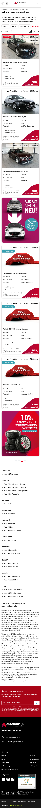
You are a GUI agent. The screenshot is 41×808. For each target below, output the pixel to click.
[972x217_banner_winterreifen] (20, 433)
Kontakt (3, 759)
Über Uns (4, 756)
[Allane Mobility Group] (16, 805)
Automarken (5, 762)
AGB (9, 801)
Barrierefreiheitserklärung (9, 769)
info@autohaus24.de (16, 742)
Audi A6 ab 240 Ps (11, 563)
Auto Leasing (5, 766)
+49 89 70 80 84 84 (14, 737)
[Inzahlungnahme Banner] (20, 220)
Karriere (32, 756)
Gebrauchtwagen (34, 759)
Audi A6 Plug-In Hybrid (12, 530)
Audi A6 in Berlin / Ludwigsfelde (16, 491)
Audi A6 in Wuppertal (11, 494)
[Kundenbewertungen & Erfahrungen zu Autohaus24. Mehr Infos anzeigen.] (27, 781)
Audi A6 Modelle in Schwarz (14, 596)
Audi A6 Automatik (10, 504)
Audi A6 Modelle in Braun (13, 590)
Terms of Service (18, 794)
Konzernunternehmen (23, 709)
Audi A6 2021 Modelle (12, 576)
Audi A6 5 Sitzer (10, 540)
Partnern (33, 709)
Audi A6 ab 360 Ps (11, 567)
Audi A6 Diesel (9, 527)
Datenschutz (22, 801)
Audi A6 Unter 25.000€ (12, 550)
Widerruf (14, 801)
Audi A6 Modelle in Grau (12, 593)
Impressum (31, 801)
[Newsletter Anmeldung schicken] (37, 703)
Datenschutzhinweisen (19, 710)
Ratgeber (33, 762)
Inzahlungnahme (34, 766)
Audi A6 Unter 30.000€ (12, 553)
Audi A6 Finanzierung (11, 474)
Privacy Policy (5, 794)
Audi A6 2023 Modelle (12, 580)
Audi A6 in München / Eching (14, 484)
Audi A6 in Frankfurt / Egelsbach (15, 487)
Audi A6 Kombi (9, 514)
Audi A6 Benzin (9, 524)
